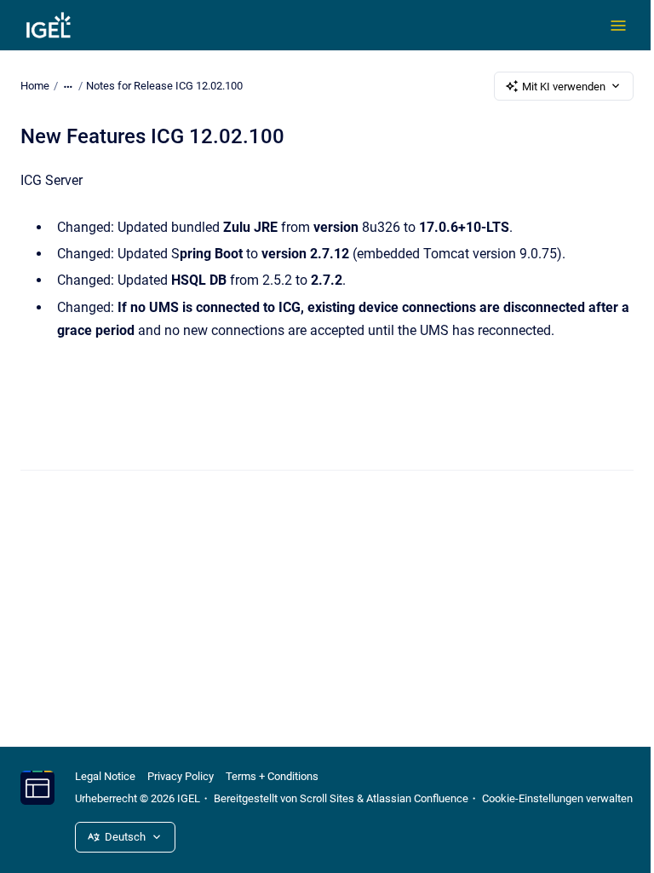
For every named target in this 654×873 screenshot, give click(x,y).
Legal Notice (105, 776)
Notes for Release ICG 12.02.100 (164, 85)
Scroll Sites (327, 798)
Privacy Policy (180, 776)
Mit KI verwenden (563, 86)
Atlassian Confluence (417, 798)
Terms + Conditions (272, 776)
